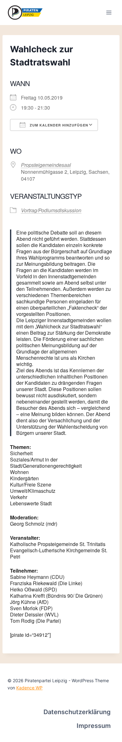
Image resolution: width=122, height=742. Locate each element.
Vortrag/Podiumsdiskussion (51, 210)
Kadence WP (29, 687)
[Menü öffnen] (108, 12)
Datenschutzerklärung (77, 712)
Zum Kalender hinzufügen (58, 125)
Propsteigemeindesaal (46, 164)
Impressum (94, 725)
